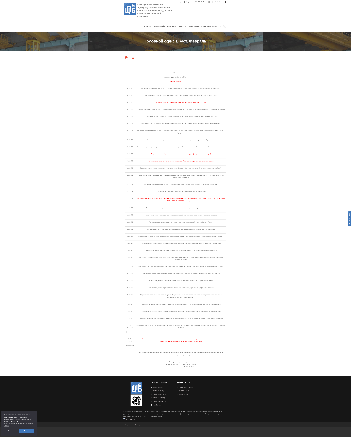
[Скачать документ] (133, 58)
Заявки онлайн (159, 26)
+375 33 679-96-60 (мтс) (160, 401)
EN (217, 2)
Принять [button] (26, 431)
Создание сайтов (129, 424)
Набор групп (171, 26)
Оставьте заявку (349, 219)
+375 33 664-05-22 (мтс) (160, 394)
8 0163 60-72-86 (199, 2)
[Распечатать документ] (126, 58)
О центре (147, 26)
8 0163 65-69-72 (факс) (160, 391)
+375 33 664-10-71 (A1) (186, 387)
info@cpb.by (185, 2)
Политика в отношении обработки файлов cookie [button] (18, 425)
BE (215, 2)
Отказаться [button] (11, 431)
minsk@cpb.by (183, 394)
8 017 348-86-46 (184, 391)
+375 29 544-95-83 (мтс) (160, 398)
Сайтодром (138, 424)
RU (219, 2)
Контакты (182, 26)
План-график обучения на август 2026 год (205, 26)
